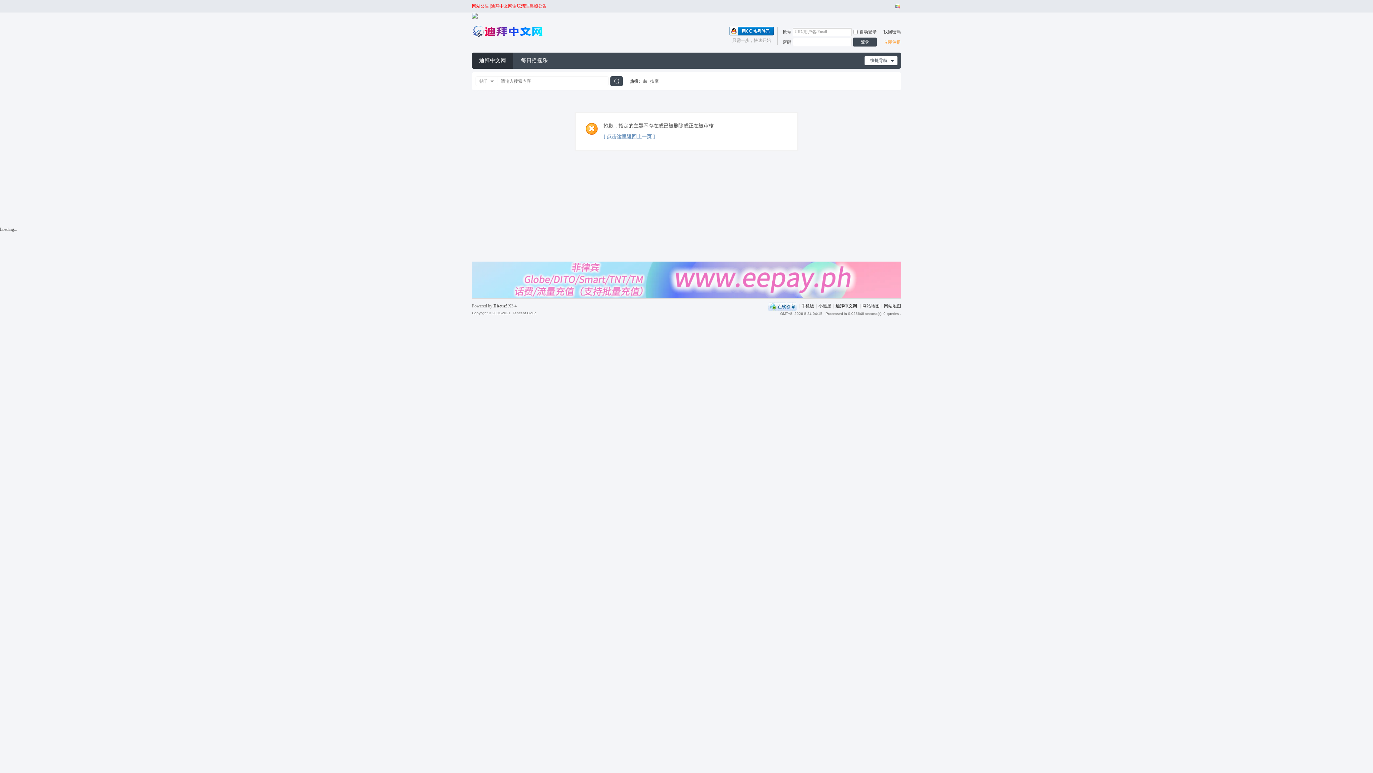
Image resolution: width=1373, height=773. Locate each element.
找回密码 (892, 31)
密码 (787, 42)
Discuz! (500, 305)
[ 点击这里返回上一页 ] (629, 136)
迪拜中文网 (492, 60)
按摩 (654, 81)
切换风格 (897, 6)
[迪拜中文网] (507, 37)
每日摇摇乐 (534, 60)
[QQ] (782, 305)
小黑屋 (824, 305)
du (645, 81)
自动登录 (868, 31)
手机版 (807, 305)
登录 (865, 41)
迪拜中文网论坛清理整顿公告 (519, 6)
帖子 (483, 81)
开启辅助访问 (891, 6)
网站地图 (871, 305)
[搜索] (616, 81)
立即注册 (892, 42)
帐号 (787, 31)
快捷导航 (878, 60)
